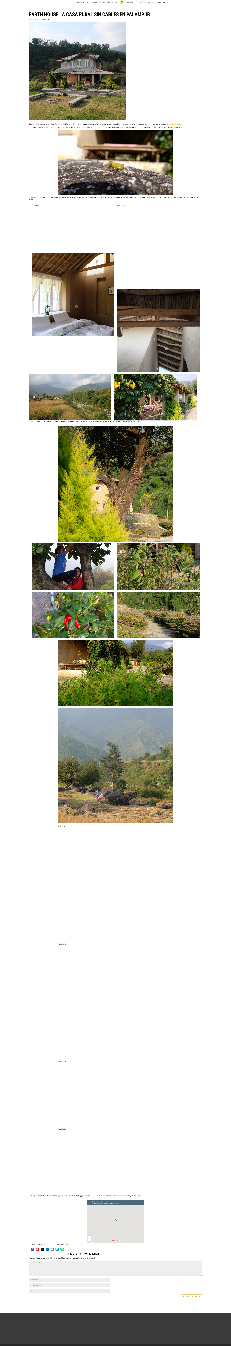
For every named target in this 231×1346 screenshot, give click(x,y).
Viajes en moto (82, 2)
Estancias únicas (98, 2)
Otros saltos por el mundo (150, 2)
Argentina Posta (132, 2)
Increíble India (112, 2)
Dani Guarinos (35, 19)
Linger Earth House (174, 124)
